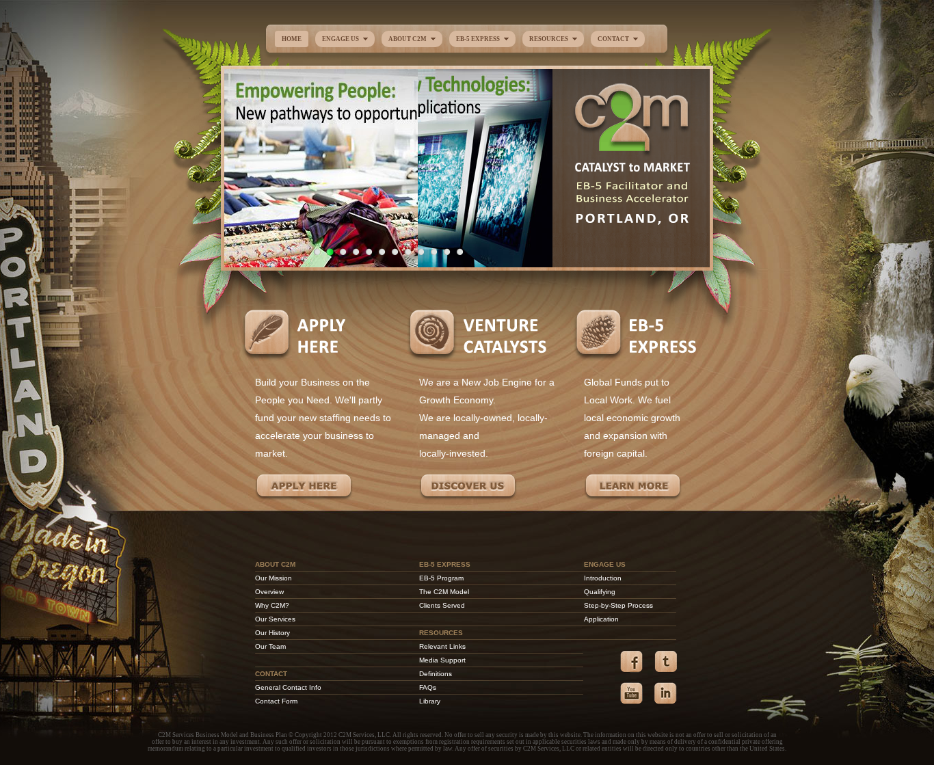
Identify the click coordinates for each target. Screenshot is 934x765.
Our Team (270, 646)
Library (429, 701)
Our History (272, 632)
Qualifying (599, 591)
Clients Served (442, 605)
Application (601, 619)
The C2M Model (444, 591)
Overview (269, 591)
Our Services (275, 619)
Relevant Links (442, 646)
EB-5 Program (441, 578)
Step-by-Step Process (618, 605)
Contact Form (276, 701)
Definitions (435, 673)
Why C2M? (272, 605)
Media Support (442, 660)
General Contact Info (288, 687)
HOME (292, 39)
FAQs (427, 687)
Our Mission (273, 578)
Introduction (603, 578)
